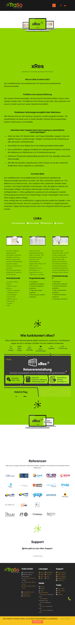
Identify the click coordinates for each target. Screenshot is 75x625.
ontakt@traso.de (29, 592)
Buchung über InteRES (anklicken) (37, 296)
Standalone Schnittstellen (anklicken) (36, 283)
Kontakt (60, 594)
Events (42, 586)
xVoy (48, 578)
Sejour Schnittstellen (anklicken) (59, 291)
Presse (42, 588)
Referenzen (47, 223)
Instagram (45, 598)
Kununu (44, 606)
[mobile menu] (54, 5)
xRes (41, 572)
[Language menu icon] (65, 5)
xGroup (48, 574)
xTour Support (62, 576)
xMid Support (62, 574)
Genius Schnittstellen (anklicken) (36, 287)
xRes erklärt (34, 223)
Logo (41, 590)
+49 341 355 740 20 (29, 582)
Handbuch (61, 580)
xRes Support (62, 572)
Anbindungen (19, 223)
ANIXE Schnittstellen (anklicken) (59, 296)
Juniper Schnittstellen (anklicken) (59, 287)
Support (59, 223)
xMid (41, 574)
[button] (66, 371)
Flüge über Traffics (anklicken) (35, 291)
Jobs (59, 592)
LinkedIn (44, 610)
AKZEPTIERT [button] (37, 622)
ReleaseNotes (62, 578)
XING (43, 602)
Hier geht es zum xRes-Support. (38, 548)
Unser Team (61, 590)
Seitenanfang (38, 556)
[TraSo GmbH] (14, 5)
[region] (37, 371)
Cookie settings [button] (65, 619)
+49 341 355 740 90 (29, 586)
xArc (48, 576)
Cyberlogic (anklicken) (60, 299)
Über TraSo (61, 588)
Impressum (26, 594)
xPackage (49, 572)
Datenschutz (27, 596)
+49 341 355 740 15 (29, 578)
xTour (42, 576)
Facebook (44, 594)
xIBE (41, 578)
